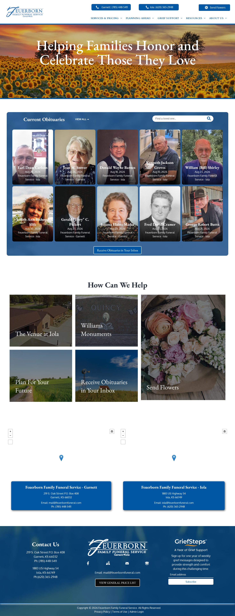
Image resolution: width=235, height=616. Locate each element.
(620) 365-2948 (176, 506)
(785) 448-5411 (63, 506)
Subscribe (191, 581)
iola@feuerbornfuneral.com (178, 502)
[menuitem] (106, 18)
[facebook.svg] (88, 565)
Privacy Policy (102, 611)
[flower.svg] (147, 565)
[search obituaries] (209, 119)
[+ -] (61, 461)
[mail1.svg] (127, 565)
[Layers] (112, 431)
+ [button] (10, 431)
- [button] (10, 435)
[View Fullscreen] (10, 442)
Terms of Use (119, 611)
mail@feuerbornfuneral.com (65, 502)
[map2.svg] (108, 565)
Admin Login (136, 611)
